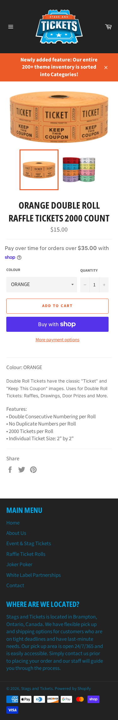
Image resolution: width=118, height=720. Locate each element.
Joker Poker (19, 564)
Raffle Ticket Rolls (25, 554)
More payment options (57, 340)
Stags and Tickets (37, 688)
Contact (15, 585)
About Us (16, 533)
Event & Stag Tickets (28, 543)
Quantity (89, 270)
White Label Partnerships (33, 575)
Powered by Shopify (73, 688)
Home (13, 523)
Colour (13, 270)
